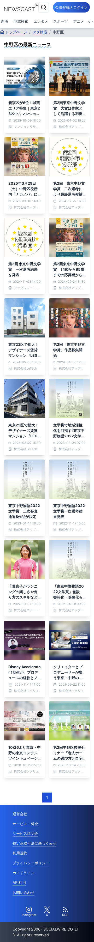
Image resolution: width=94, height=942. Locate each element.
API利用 (19, 882)
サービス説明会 (25, 833)
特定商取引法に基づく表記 (34, 843)
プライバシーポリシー (31, 863)
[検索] (43, 7)
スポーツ (60, 21)
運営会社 (20, 814)
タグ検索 (40, 32)
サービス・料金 (25, 824)
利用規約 (20, 853)
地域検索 (21, 21)
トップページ (16, 32)
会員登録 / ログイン (71, 7)
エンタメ (40, 21)
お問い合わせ (23, 892)
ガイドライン (23, 873)
